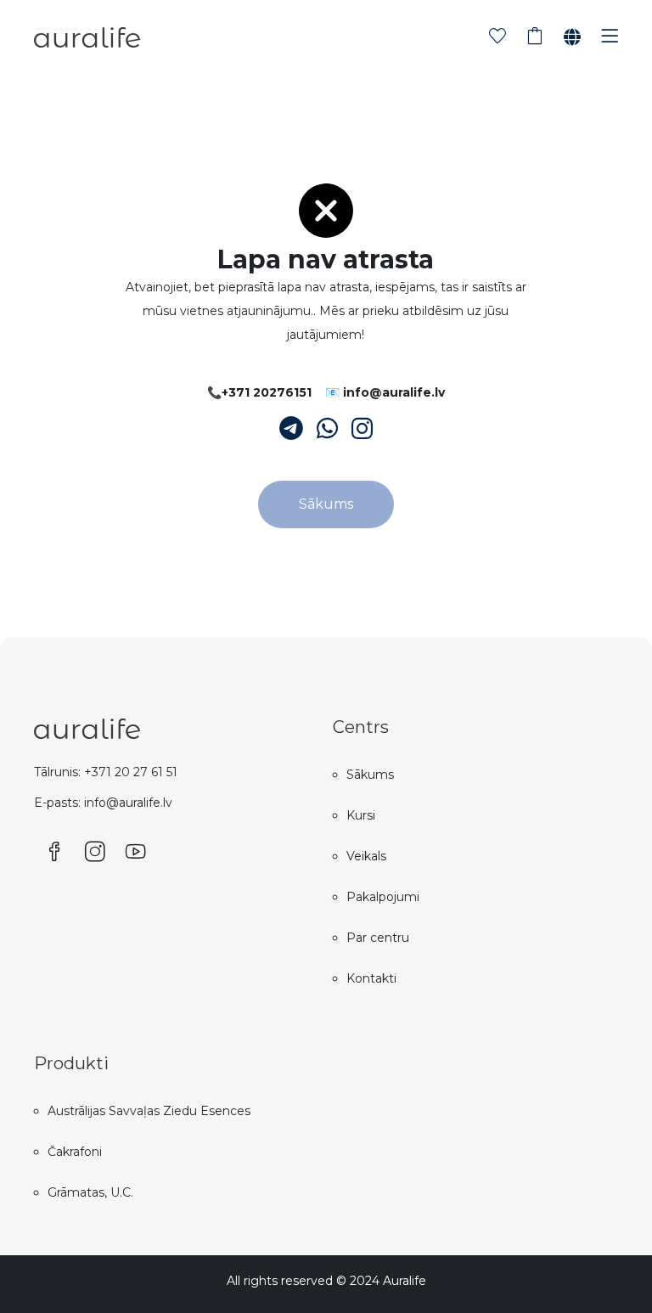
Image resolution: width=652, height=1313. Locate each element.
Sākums (326, 504)
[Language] (572, 37)
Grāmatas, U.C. (90, 1192)
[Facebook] (54, 853)
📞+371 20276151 (259, 392)
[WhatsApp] (327, 429)
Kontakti (371, 978)
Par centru (377, 937)
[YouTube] (136, 853)
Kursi (360, 815)
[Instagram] (362, 429)
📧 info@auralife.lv (385, 392)
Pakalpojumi (382, 896)
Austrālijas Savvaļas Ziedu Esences (149, 1111)
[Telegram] (291, 429)
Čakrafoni (75, 1151)
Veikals (366, 856)
